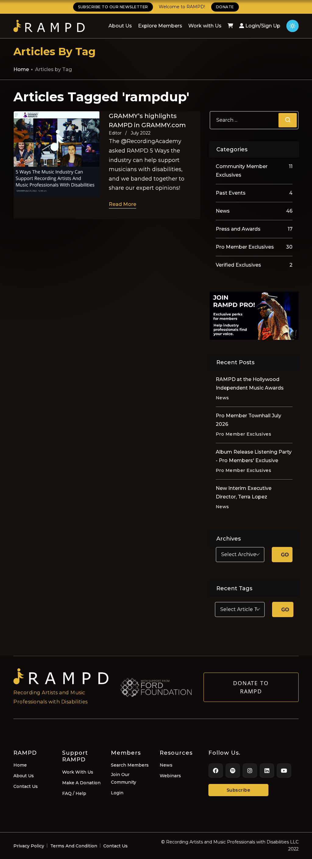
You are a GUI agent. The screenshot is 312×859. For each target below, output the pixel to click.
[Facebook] (215, 770)
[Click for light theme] (292, 26)
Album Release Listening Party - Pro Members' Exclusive (254, 456)
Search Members (130, 765)
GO (285, 555)
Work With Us (77, 772)
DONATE (225, 7)
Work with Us (205, 26)
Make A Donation (81, 782)
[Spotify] (232, 770)
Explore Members (160, 26)
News (166, 765)
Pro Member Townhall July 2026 (248, 420)
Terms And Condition (73, 846)
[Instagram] (250, 770)
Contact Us (25, 786)
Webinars (170, 775)
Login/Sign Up (262, 26)
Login (117, 793)
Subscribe (238, 790)
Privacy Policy (28, 846)
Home (21, 69)
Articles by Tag (53, 69)
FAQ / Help (74, 793)
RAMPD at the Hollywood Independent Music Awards (250, 383)
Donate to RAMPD (251, 687)
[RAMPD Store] (230, 26)
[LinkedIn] (267, 770)
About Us (120, 26)
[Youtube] (284, 770)
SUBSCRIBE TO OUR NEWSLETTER (113, 7)
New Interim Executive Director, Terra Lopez (243, 492)
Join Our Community (123, 778)
